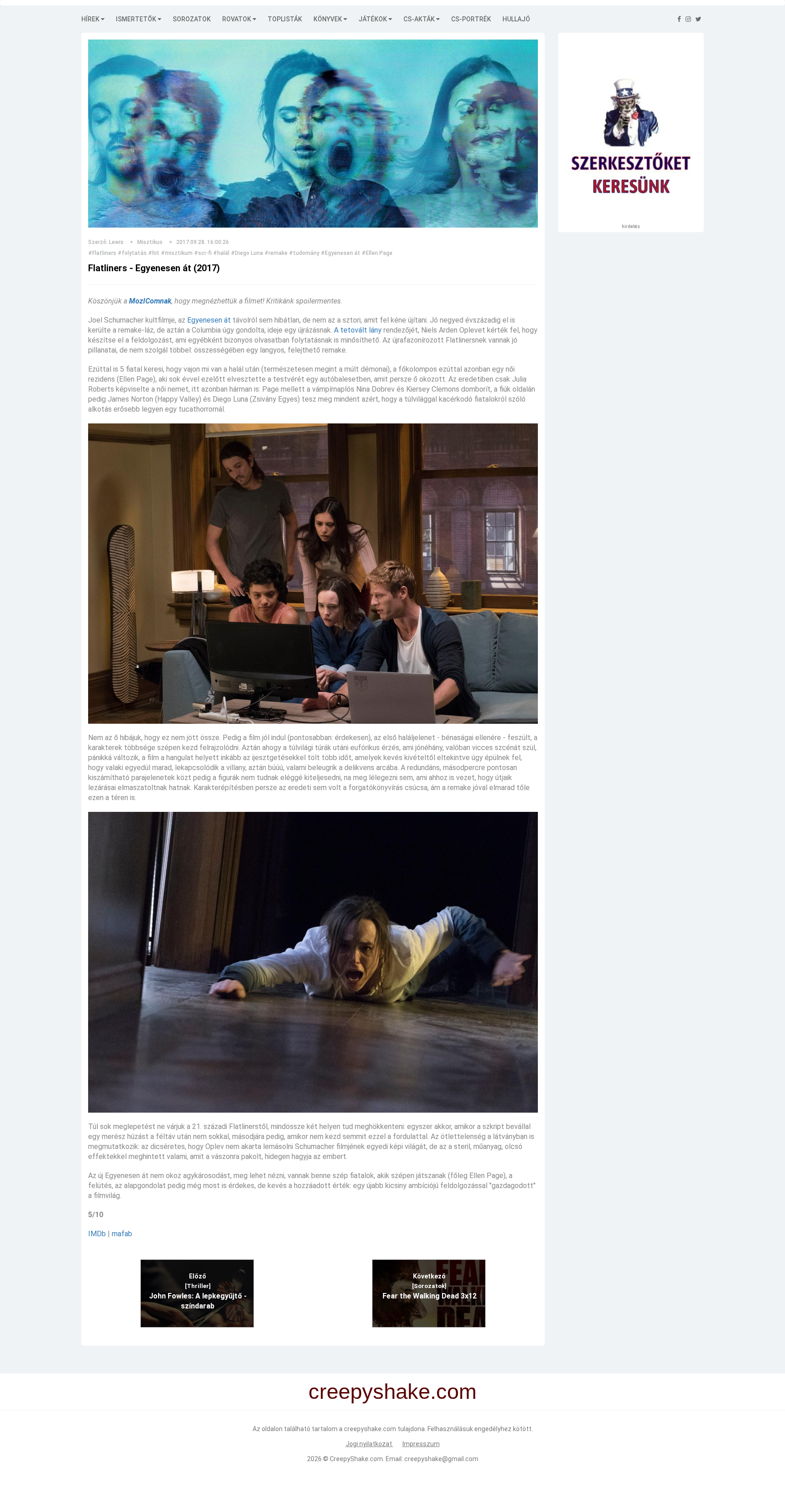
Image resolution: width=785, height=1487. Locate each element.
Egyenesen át (209, 320)
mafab (122, 1233)
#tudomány (304, 253)
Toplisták (285, 19)
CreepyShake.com (356, 1458)
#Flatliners (102, 253)
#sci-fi (203, 253)
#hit (153, 253)
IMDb (97, 1233)
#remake (276, 253)
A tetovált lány (358, 330)
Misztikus (150, 242)
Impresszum (421, 1443)
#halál (221, 253)
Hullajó (516, 19)
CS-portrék (471, 19)
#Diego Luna (247, 253)
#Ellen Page (377, 253)
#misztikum (177, 253)
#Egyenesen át (340, 253)
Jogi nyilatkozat (369, 1443)
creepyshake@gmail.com (441, 1458)
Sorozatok (192, 19)
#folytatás (132, 253)
